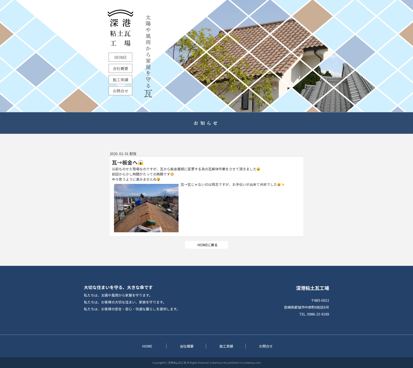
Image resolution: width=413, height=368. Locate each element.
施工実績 (120, 79)
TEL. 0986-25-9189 (314, 314)
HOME (120, 57)
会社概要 (120, 68)
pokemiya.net (218, 362)
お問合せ (120, 91)
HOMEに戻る (207, 244)
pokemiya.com (252, 362)
